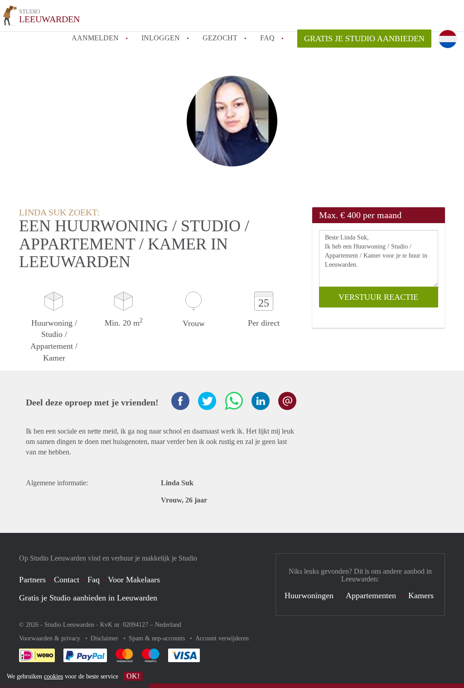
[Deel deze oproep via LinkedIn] (260, 401)
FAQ (267, 38)
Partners (32, 579)
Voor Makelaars (134, 579)
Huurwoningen (309, 595)
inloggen (160, 38)
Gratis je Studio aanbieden (364, 38)
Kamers (421, 595)
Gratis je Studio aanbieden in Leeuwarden (88, 597)
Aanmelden (95, 38)
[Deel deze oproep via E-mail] (287, 401)
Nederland (168, 624)
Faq (93, 579)
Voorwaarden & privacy (50, 638)
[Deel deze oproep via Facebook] (180, 401)
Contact (66, 579)
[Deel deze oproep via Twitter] (207, 401)
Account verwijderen (222, 638)
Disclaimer (105, 638)
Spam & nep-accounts (158, 638)
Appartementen (371, 595)
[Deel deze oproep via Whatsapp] (234, 401)
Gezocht (220, 38)
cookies (53, 676)
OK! (133, 676)
